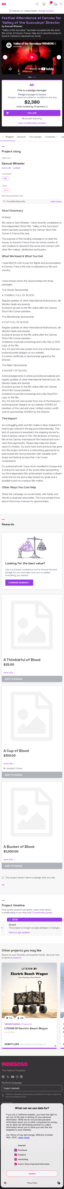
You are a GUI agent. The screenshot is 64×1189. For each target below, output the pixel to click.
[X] (7, 1077)
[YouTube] (12, 1077)
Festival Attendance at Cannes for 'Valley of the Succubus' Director (31, 20)
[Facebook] (3, 1077)
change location (46, 11)
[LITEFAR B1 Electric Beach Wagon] (29, 990)
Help (24, 912)
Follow (32, 113)
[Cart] (43, 4)
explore (17, 957)
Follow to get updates (19, 932)
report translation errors (16, 1097)
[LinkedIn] (21, 1077)
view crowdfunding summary (32, 123)
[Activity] (50, 4)
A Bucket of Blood (19, 846)
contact (16, 168)
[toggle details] (56, 1047)
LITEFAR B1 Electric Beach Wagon (26, 1028)
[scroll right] (59, 57)
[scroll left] (5, 57)
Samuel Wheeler (13, 26)
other (6, 190)
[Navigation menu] (61, 4)
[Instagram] (17, 1077)
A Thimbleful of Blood (22, 659)
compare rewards (18, 582)
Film (5, 178)
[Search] (37, 4)
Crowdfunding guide (42, 912)
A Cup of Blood (16, 750)
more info (6, 168)
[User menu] (55, 4)
